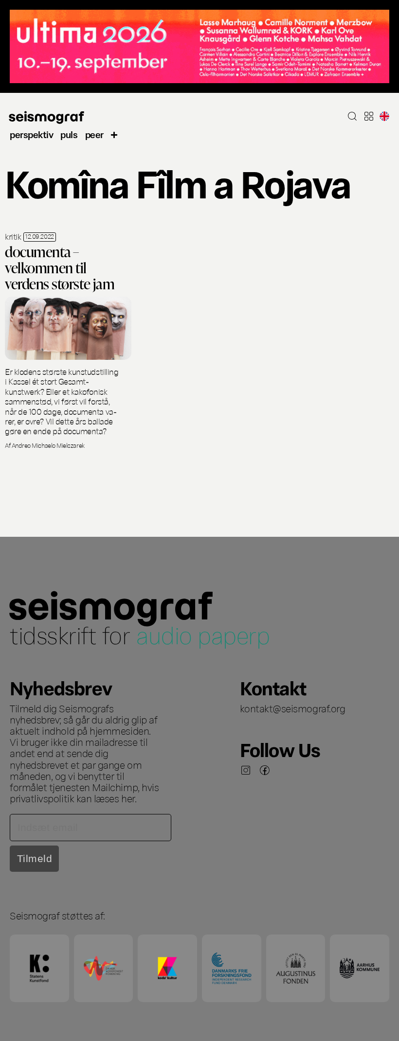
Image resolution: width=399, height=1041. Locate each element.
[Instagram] (246, 770)
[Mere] (114, 134)
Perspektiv (31, 134)
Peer (94, 134)
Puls (68, 134)
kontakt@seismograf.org (292, 708)
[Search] (352, 116)
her (128, 798)
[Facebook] (265, 770)
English (384, 116)
